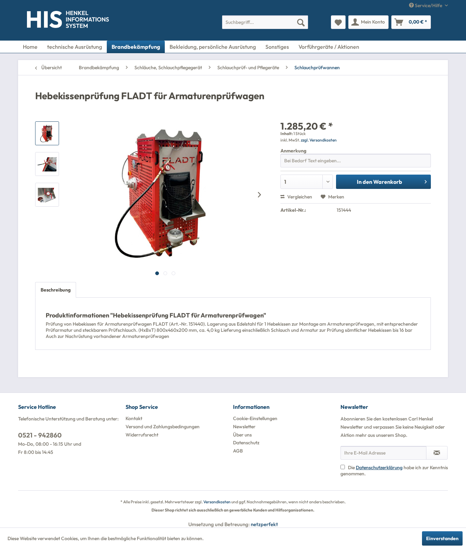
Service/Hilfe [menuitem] (428, 5)
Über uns (242, 435)
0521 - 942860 (40, 435)
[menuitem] (265, 22)
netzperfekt (264, 524)
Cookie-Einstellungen (255, 418)
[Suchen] (301, 22)
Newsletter (244, 427)
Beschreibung (56, 290)
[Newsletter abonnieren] (437, 453)
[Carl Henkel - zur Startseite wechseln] (40, 20)
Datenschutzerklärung (379, 467)
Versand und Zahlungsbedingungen (163, 427)
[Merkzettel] (338, 22)
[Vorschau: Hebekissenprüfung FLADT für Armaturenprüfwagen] (47, 133)
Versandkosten (217, 501)
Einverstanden (442, 538)
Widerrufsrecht (142, 435)
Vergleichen (299, 197)
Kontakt (134, 418)
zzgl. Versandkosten (319, 140)
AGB (238, 451)
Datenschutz (246, 443)
